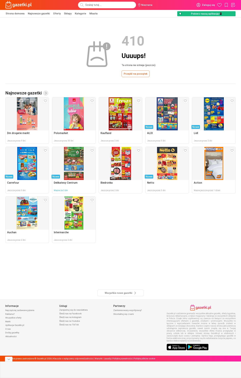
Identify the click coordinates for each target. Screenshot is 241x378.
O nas (8, 329)
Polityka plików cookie (144, 358)
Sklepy (68, 13)
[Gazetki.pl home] (19, 5)
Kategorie (80, 13)
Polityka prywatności (122, 358)
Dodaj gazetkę (12, 332)
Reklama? (10, 314)
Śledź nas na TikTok (69, 324)
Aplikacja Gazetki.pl (14, 325)
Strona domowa (15, 13)
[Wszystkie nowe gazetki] (45, 93)
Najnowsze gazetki (39, 13)
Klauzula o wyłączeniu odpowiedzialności (73, 358)
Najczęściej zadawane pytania (19, 310)
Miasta (93, 13)
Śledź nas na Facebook (70, 313)
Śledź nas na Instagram (70, 317)
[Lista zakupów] (233, 5)
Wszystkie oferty (13, 317)
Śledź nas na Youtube (69, 321)
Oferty (57, 13)
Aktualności (11, 336)
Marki (8, 321)
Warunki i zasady (103, 358)
